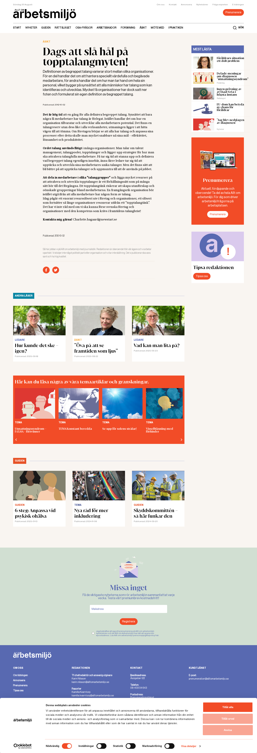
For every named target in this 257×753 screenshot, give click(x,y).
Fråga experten (220, 4)
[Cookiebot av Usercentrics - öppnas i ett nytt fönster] (22, 746)
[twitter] (55, 270)
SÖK (241, 27)
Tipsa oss (202, 276)
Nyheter (31, 27)
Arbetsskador (106, 27)
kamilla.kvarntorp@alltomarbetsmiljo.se (93, 695)
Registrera (128, 621)
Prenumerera (233, 12)
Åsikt (143, 27)
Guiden (46, 27)
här (156, 635)
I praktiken (175, 27)
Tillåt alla (227, 707)
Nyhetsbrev (202, 4)
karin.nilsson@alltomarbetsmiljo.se (90, 682)
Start (17, 27)
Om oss (161, 4)
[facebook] (46, 270)
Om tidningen (20, 675)
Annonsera (186, 4)
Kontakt (173, 4)
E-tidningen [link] (238, 4)
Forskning (128, 27)
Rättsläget (63, 27)
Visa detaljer (188, 746)
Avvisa (228, 730)
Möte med (157, 27)
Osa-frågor (84, 27)
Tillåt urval (228, 718)
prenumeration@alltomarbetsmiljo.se (209, 678)
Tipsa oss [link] (18, 690)
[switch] (101, 746)
